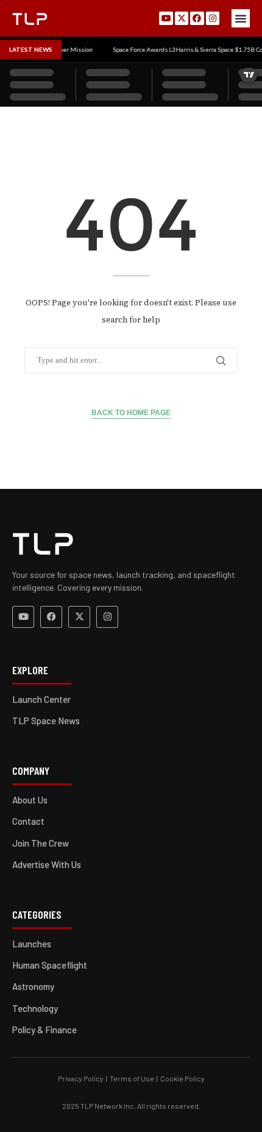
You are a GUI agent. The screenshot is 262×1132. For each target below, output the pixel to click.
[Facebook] (197, 18)
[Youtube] (165, 18)
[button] (241, 18)
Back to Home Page (131, 412)
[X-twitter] (181, 18)
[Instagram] (212, 18)
